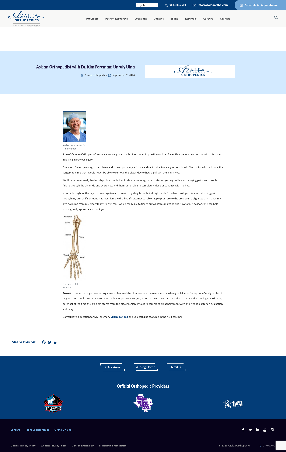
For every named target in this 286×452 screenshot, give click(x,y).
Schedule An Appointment (261, 5)
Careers (208, 18)
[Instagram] (272, 429)
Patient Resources (116, 18)
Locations (141, 18)
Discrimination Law (83, 445)
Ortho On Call (63, 429)
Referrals (190, 18)
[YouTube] (265, 429)
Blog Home (147, 367)
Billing (174, 18)
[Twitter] (250, 429)
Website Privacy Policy (53, 445)
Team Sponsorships (37, 429)
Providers (92, 18)
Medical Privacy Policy (23, 445)
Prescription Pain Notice (112, 445)
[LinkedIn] (257, 429)
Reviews (225, 18)
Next (174, 367)
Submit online (119, 316)
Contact (159, 18)
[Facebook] (243, 429)
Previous (113, 367)
